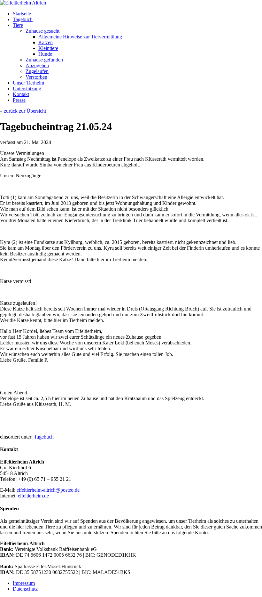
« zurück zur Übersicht (23, 111)
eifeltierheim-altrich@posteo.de (48, 490)
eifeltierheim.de (33, 495)
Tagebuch (44, 437)
